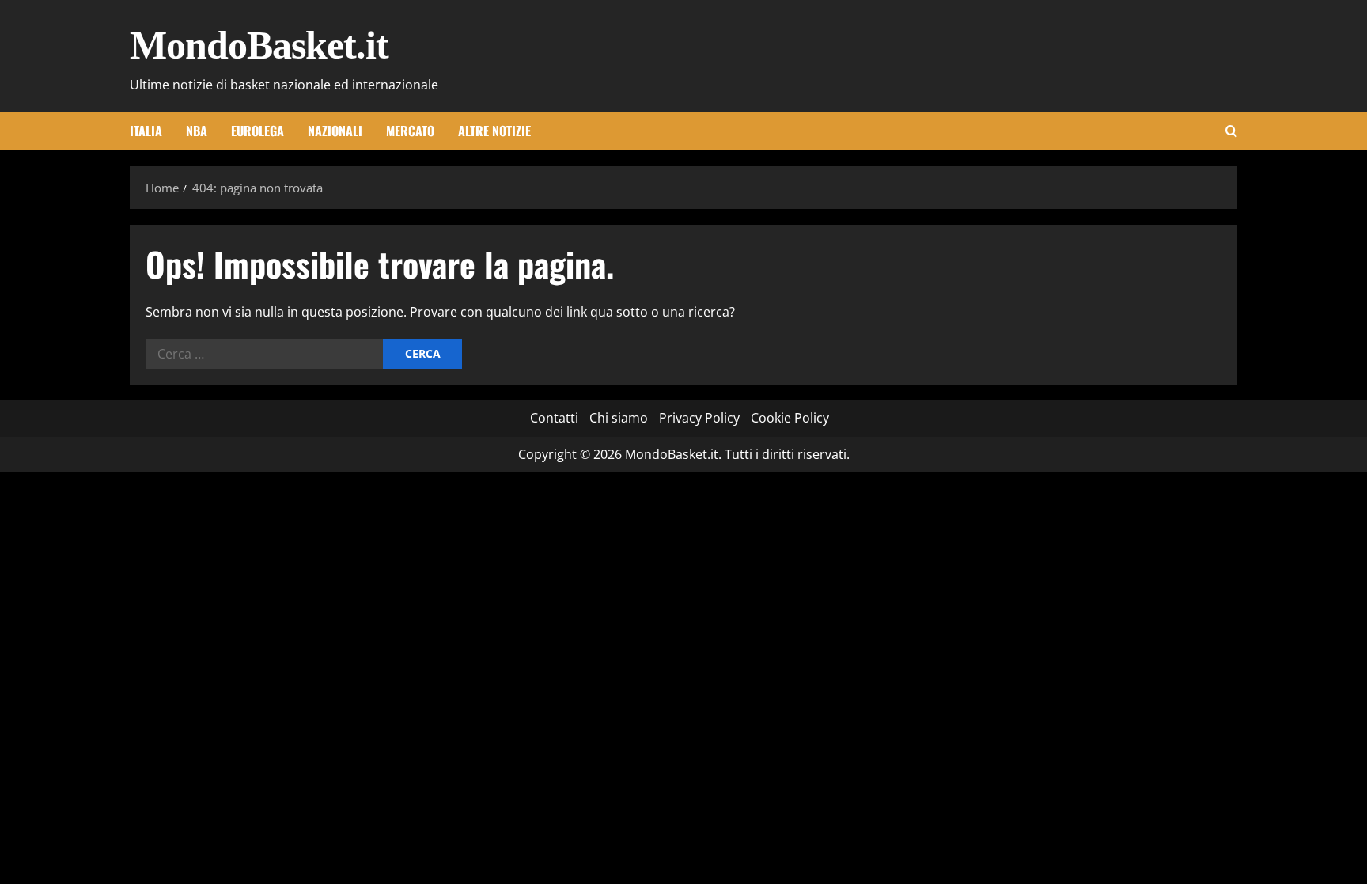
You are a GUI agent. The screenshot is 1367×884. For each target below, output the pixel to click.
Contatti (554, 418)
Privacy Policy (699, 418)
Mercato (410, 130)
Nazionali (335, 130)
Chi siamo (618, 418)
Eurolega (257, 130)
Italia (146, 130)
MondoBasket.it (259, 45)
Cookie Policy (790, 418)
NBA (196, 130)
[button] (1231, 131)
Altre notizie (494, 130)
